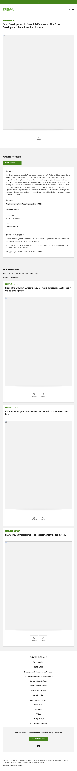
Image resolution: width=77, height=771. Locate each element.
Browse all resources (10, 278)
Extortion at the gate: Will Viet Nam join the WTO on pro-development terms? (37, 413)
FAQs (10, 252)
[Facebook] (38, 746)
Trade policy (10, 204)
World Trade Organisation (26, 204)
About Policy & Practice (38, 700)
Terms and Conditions (38, 723)
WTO (39, 204)
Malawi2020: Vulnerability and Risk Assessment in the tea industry (35, 535)
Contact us (38, 705)
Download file (10, 162)
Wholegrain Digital (16, 766)
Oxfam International (13, 218)
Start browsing (38, 662)
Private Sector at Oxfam (38, 686)
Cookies (38, 709)
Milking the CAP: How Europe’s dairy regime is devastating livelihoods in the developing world (38, 290)
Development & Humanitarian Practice (38, 672)
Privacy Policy (38, 719)
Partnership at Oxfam (38, 681)
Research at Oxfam (38, 690)
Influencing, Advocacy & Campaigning (38, 676)
